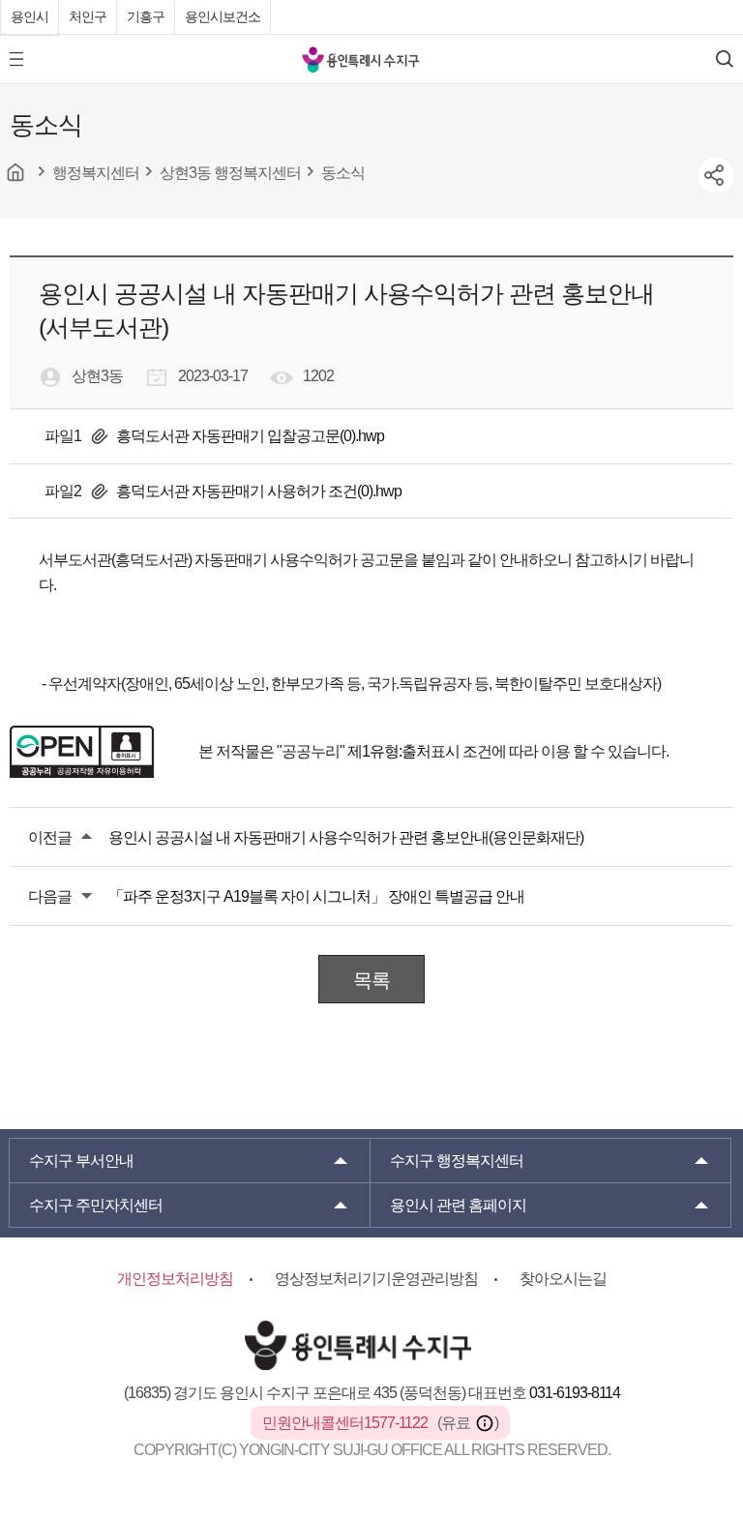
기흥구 (145, 16)
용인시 (29, 16)
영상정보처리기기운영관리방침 (376, 1278)
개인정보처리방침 (175, 1278)
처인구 (87, 16)
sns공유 (715, 175)
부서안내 (81, 1160)
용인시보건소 (222, 16)
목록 (371, 980)
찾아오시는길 (563, 1278)
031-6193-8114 (574, 1393)
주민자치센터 (96, 1205)
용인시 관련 (458, 1205)
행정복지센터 (456, 1160)
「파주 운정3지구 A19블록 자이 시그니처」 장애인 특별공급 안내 (316, 896)
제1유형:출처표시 (403, 751)
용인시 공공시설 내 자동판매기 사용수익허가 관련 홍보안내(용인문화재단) (345, 837)
